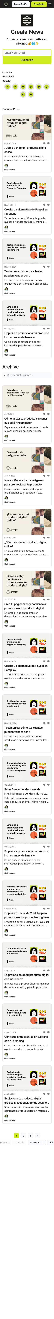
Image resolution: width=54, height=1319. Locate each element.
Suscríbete (39, 4)
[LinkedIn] (15, 86)
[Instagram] (46, 86)
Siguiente (35, 1142)
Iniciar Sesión (20, 4)
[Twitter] (7, 86)
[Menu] (50, 3)
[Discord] (23, 94)
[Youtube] (23, 86)
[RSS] (31, 94)
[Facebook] (38, 86)
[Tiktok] (31, 86)
